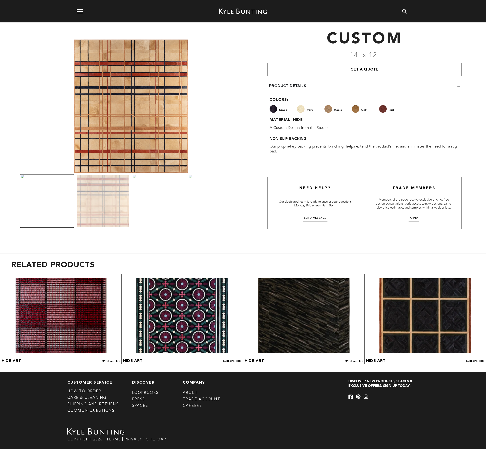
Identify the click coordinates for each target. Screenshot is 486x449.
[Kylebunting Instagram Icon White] (366, 396)
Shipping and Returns (93, 404)
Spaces (140, 406)
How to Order (84, 391)
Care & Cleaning (87, 398)
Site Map (156, 439)
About (190, 393)
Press (138, 399)
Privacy (134, 439)
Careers (192, 406)
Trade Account (201, 399)
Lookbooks (145, 393)
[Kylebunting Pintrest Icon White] (358, 396)
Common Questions (90, 411)
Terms (113, 439)
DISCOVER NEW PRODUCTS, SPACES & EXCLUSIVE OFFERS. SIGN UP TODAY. (380, 383)
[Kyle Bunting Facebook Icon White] (350, 396)
